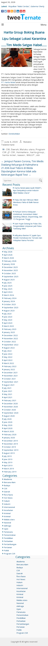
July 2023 (8, 313)
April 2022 (8, 360)
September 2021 (11, 382)
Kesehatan (8, 510)
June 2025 (8, 286)
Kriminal (7, 513)
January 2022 (9, 369)
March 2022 (9, 363)
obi (38, 155)
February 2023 (10, 329)
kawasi (21, 155)
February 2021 (10, 400)
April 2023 (8, 323)
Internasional (9, 507)
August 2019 (9, 453)
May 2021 (8, 394)
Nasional (7, 522)
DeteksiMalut (14, 133)
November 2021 (11, 375)
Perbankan (8, 541)
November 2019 (11, 444)
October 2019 (10, 447)
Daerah (15, 149)
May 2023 (8, 320)
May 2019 (8, 462)
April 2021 (8, 397)
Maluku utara (27, 149)
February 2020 (10, 434)
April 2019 (8, 465)
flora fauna (8, 494)
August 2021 (9, 385)
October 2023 (10, 304)
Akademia (8, 479)
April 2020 (8, 428)
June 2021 (8, 391)
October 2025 (10, 273)
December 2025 (11, 267)
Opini (6, 529)
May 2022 (8, 357)
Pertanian (8, 547)
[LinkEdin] (18, 11)
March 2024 (9, 295)
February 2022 (10, 366)
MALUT (31, 155)
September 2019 (11, 450)
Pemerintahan (10, 535)
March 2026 (9, 258)
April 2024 (8, 292)
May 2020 (8, 425)
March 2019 (9, 468)
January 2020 (9, 437)
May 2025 (8, 289)
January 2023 (9, 332)
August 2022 (9, 347)
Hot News (8, 498)
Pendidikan (8, 538)
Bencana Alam (10, 482)
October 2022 (10, 341)
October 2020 (10, 409)
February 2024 (10, 298)
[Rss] (11, 11)
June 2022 (8, 354)
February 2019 (10, 471)
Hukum (7, 501)
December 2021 (11, 372)
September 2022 (11, 344)
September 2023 (11, 307)
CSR (8, 149)
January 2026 (9, 264)
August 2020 (9, 416)
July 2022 (8, 351)
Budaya (7, 485)
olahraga (7, 525)
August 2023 (9, 310)
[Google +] (8, 11)
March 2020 (9, 431)
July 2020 (8, 419)
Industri (7, 504)
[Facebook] (2, 11)
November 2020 (11, 406)
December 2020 (11, 403)
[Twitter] (5, 11)
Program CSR (9, 553)
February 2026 (10, 261)
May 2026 (8, 251)
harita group (37, 152)
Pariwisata (8, 532)
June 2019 (8, 459)
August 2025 (9, 279)
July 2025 (8, 282)
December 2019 (11, 440)
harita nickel (9, 155)
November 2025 (11, 270)
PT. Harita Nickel (8, 82)
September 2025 (11, 276)
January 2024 (9, 301)
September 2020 (11, 413)
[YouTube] (24, 11)
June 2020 (8, 422)
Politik (6, 550)
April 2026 (8, 255)
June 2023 (8, 317)
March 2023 (9, 326)
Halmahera (22, 152)
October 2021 (10, 378)
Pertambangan (10, 544)
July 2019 (8, 456)
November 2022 (11, 338)
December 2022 (11, 335)
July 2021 (8, 388)
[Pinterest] (21, 11)
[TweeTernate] (24, 17)
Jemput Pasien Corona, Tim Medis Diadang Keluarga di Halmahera (22, 163)
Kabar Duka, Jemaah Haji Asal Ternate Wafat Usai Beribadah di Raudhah (24, 5)
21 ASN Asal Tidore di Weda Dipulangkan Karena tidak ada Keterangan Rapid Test (18, 171)
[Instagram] (15, 11)
